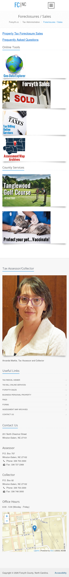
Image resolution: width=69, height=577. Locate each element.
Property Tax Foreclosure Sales (22, 33)
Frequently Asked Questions (20, 39)
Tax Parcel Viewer (11, 380)
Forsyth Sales (9, 389)
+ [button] (7, 516)
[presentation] (34, 532)
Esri (51, 550)
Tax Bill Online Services (14, 384)
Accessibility (61, 572)
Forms (5, 404)
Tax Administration (31, 21)
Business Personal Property (16, 394)
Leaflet (36, 550)
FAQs (4, 399)
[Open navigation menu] (51, 5)
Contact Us (8, 414)
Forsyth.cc (14, 21)
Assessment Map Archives (15, 409)
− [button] (7, 521)
